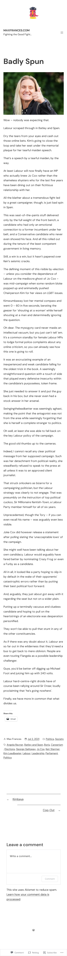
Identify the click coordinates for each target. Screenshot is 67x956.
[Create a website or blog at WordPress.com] (33, 930)
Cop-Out (49, 810)
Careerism (57, 744)
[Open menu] (62, 32)
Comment (50, 878)
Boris (47, 744)
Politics (50, 739)
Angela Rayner (15, 744)
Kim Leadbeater (12, 753)
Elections (10, 749)
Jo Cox (41, 749)
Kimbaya (18, 799)
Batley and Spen (33, 744)
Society (59, 739)
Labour (27, 753)
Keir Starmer (53, 749)
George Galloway (26, 749)
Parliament (51, 753)
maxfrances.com (16, 30)
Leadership (38, 753)
